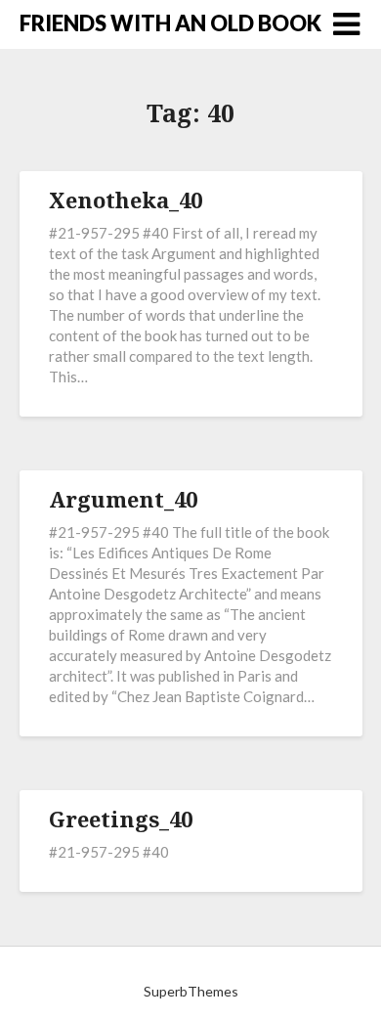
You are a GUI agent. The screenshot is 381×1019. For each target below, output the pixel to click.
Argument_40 (123, 498)
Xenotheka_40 (125, 199)
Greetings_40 (120, 818)
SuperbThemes (191, 991)
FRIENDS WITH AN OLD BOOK (170, 23)
